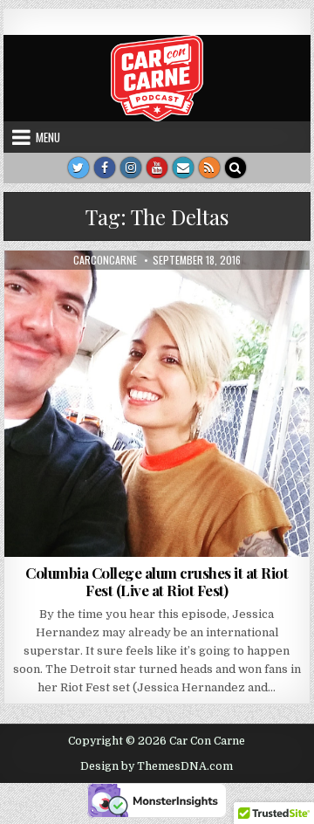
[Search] (235, 167)
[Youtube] (157, 167)
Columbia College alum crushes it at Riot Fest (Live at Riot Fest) (156, 581)
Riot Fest (186, 292)
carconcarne (105, 260)
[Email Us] (183, 167)
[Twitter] (78, 167)
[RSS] (209, 167)
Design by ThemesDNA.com (156, 766)
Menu (48, 137)
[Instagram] (130, 167)
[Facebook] (104, 167)
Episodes (125, 292)
